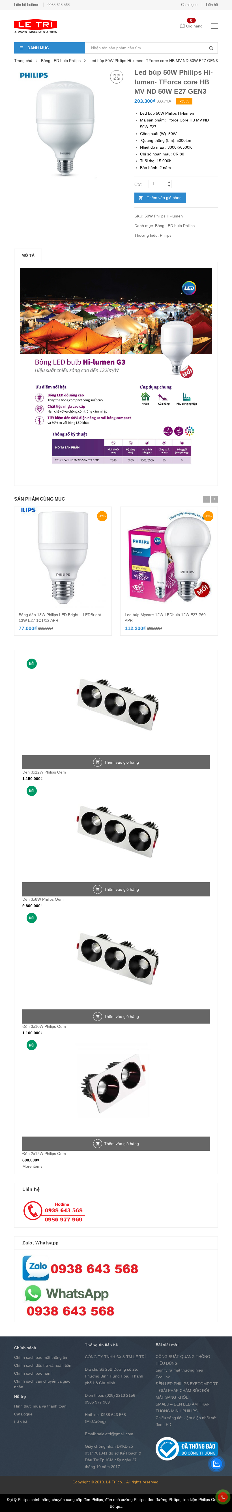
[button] (116, 77)
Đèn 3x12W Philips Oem (44, 772)
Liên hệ (212, 5)
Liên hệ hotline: (26, 5)
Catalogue (189, 5)
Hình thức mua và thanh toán (40, 1406)
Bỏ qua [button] (116, 1506)
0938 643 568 (59, 5)
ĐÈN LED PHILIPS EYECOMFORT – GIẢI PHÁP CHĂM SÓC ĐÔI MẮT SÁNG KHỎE (187, 1390)
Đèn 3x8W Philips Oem (43, 899)
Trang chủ (23, 60)
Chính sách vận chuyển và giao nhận (42, 1384)
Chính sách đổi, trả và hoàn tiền (42, 1365)
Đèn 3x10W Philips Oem (44, 1026)
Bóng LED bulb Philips (61, 60)
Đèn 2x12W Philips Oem (44, 1153)
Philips (165, 235)
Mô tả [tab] (28, 255)
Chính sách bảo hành (33, 1373)
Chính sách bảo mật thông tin (40, 1357)
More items (32, 1166)
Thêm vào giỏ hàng (164, 197)
